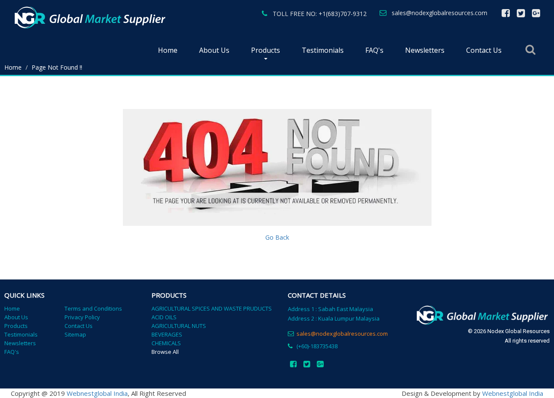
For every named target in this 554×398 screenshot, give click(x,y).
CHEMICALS (166, 343)
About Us (214, 50)
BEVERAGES (166, 334)
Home (167, 50)
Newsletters (424, 50)
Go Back (277, 237)
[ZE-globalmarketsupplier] (89, 17)
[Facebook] (505, 13)
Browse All (165, 352)
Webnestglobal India (97, 393)
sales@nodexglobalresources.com (439, 13)
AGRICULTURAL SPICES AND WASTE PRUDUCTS (211, 308)
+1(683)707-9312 (343, 14)
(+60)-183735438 (317, 346)
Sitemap (75, 334)
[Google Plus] (536, 13)
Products (265, 50)
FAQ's (374, 50)
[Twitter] (521, 13)
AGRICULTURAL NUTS (178, 326)
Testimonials (323, 50)
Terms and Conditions (93, 308)
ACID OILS (164, 317)
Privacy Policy (82, 317)
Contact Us (484, 50)
